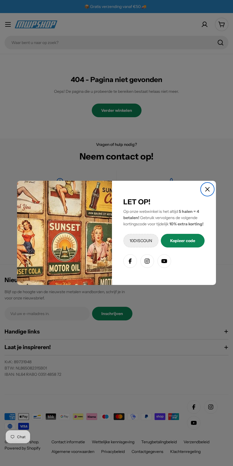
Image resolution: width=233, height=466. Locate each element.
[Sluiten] (207, 189)
